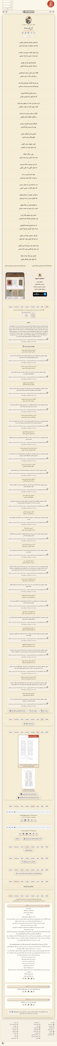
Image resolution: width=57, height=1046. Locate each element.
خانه (52, 1022)
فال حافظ (51, 1028)
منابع (16, 1035)
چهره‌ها (15, 1026)
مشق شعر (27, 307)
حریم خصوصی (14, 1038)
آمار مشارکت (14, 1031)
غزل (26, 314)
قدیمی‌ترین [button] (18, 899)
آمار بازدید (15, 1033)
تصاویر (38, 307)
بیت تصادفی (50, 1024)
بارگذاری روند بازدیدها (28, 886)
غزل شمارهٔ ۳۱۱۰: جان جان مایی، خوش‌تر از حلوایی (15, 266)
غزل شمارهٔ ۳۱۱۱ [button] (33, 815)
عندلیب (22, 831)
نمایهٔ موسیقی (50, 1029)
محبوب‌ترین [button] (29, 899)
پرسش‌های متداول (13, 1024)
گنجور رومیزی (36, 1024)
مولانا (34, 25)
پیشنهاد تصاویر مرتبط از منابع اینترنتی (29, 794)
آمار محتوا (15, 1029)
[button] (53, 11)
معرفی (15, 1022)
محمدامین (47, 905)
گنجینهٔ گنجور (36, 1029)
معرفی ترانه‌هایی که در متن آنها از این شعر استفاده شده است (29, 873)
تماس (15, 1036)
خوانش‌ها (32, 307)
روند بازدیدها (16, 307)
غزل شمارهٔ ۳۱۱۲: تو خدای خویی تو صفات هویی (42, 266)
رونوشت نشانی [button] (34, 711)
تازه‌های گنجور (50, 1035)
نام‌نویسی (32, 1012)
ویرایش (24, 341)
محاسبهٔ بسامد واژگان (29, 723)
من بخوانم (17, 838)
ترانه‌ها (22, 307)
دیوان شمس (29, 25)
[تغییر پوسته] (2, 1043)
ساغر (38, 1026)
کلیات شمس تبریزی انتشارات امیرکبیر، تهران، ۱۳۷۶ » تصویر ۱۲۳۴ (28, 790)
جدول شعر (51, 1026)
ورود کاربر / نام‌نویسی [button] (29, 12)
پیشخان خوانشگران (35, 1035)
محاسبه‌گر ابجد (36, 1031)
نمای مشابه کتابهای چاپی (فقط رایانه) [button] (18, 711)
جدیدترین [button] (23, 899)
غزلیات (24, 25)
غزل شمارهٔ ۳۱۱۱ (28, 28)
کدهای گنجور (36, 1022)
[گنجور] (51, 4)
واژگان (42, 307)
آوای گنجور (37, 1033)
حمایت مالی (14, 1028)
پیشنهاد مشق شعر (28, 850)
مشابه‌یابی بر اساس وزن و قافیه (29, 861)
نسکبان (37, 1038)
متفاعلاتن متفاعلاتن (27, 312)
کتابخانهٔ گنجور (36, 1028)
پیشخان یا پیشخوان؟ (35, 1036)
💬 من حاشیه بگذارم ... (17, 901)
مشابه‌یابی (51, 1033)
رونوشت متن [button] (45, 711)
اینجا (25, 817)
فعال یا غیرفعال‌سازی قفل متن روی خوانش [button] (33, 838)
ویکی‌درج (26, 315)
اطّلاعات (46, 307)
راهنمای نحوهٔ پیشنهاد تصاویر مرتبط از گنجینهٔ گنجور (29, 797)
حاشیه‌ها (10, 307)
